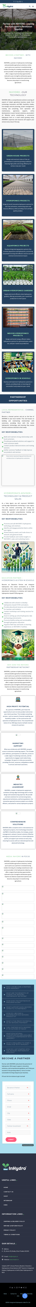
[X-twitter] (22, 1)
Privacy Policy (10, 1230)
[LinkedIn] (12, 1287)
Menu (33, 6)
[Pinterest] (20, 1)
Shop (6, 1196)
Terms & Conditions (12, 1234)
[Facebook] (10, 1287)
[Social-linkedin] (18, 1)
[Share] (23, 1287)
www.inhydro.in (14, 1259)
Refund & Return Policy (13, 1226)
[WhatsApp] (26, 1287)
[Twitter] (14, 1287)
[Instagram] (16, 1)
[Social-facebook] (14, 1)
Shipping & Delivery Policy (14, 1221)
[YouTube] (21, 1287)
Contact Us (8, 1192)
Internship (8, 1200)
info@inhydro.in (13, 1256)
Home (6, 1187)
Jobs (6, 1205)
